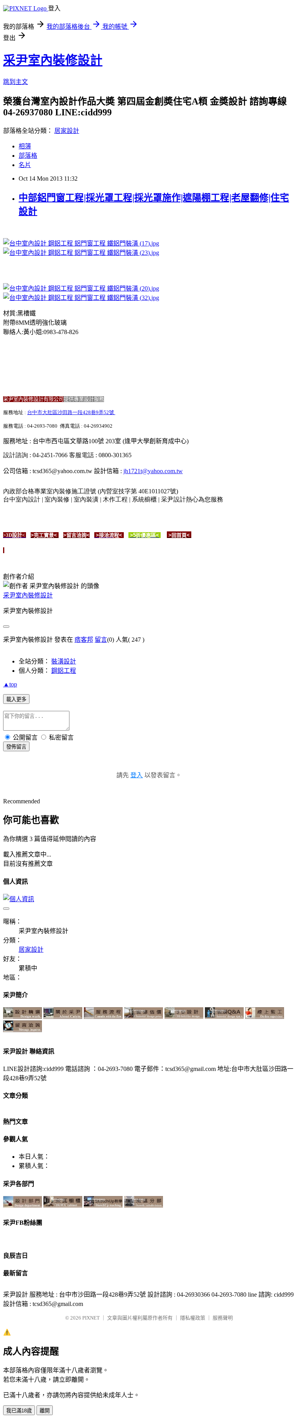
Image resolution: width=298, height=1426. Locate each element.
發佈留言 (16, 747)
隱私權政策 (192, 1318)
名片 (25, 165)
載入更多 (16, 699)
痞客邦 (83, 639)
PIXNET (91, 1318)
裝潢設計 (63, 661)
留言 (101, 639)
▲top (10, 684)
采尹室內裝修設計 (52, 60)
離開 (45, 1411)
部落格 (28, 155)
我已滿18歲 (19, 1411)
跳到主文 (15, 81)
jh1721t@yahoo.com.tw (153, 471)
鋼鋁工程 (63, 670)
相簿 (25, 146)
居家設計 (66, 130)
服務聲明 (223, 1318)
